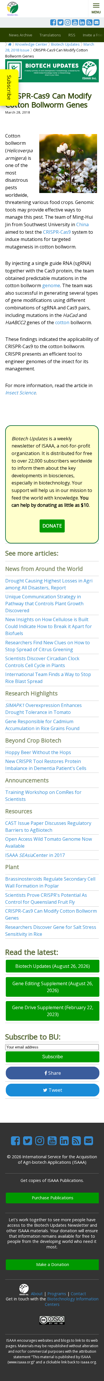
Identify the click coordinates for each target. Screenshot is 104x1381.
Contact (78, 1293)
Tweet (54, 1090)
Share (54, 1073)
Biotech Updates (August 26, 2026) (52, 966)
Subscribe (9, 87)
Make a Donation (52, 1264)
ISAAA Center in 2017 (35, 855)
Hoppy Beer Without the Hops (38, 752)
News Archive (20, 35)
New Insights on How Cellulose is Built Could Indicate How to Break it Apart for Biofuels (48, 626)
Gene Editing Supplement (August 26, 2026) (52, 987)
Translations (50, 35)
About (37, 1293)
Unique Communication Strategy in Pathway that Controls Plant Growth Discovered (44, 603)
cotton (62, 322)
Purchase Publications (52, 1197)
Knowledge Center (31, 44)
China (82, 224)
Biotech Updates (65, 44)
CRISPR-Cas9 (57, 232)
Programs (56, 1293)
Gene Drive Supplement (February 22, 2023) (52, 1011)
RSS (71, 35)
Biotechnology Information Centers (72, 1301)
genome (51, 285)
